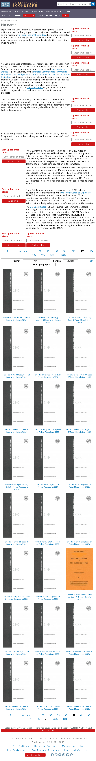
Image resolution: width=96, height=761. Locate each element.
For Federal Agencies (45, 750)
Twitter (56, 754)
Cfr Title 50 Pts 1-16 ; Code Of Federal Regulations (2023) (16, 431)
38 (51, 715)
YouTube (63, 754)
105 (34, 254)
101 (65, 251)
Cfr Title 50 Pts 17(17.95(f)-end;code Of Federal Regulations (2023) (48, 320)
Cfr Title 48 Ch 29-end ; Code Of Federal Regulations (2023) (79, 543)
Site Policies (21, 746)
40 (66, 715)
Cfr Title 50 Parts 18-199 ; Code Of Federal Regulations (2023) (16, 319)
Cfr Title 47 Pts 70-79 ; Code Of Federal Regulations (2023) (17, 653)
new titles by (17, 15)
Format (17, 260)
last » (63, 254)
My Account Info (72, 746)
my (45, 15)
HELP (57, 15)
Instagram (59, 754)
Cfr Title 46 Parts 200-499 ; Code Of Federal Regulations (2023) (48, 653)
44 (31, 718)
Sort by (57, 260)
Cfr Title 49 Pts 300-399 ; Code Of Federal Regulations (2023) (17, 376)
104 (91, 251)
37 (43, 715)
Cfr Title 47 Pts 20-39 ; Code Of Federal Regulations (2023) (48, 708)
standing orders (35, 87)
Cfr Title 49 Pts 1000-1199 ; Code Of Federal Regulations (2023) (79, 376)
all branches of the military (32, 34)
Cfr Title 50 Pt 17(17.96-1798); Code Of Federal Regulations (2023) (79, 320)
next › (53, 254)
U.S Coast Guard (38, 206)
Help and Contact (45, 746)
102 (74, 251)
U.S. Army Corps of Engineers (76, 192)
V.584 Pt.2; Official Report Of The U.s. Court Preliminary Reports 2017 (79, 597)
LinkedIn (71, 754)
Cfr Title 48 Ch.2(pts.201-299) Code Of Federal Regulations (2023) (16, 487)
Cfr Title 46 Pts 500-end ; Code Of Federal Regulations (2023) (79, 653)
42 (81, 715)
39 (58, 715)
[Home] (20, 6)
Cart (66, 15)
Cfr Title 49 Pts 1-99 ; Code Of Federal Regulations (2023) (48, 598)
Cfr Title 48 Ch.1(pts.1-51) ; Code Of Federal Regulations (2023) (48, 543)
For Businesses (17, 750)
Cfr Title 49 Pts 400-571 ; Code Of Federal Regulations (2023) (48, 376)
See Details (48, 730)
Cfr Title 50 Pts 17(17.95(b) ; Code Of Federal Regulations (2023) (79, 431)
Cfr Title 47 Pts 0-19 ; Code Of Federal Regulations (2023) (16, 708)
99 (48, 251)
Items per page (40, 264)
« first (8, 251)
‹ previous (22, 251)
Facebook (52, 754)
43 (89, 715)
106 (43, 254)
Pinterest (67, 754)
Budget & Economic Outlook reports (36, 74)
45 (39, 718)
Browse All (10, 12)
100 (56, 251)
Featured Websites (76, 750)
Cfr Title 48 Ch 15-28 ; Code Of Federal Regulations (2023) (16, 543)
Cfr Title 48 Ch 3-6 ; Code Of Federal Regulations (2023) (48, 486)
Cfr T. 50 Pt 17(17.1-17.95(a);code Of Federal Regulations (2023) (48, 431)
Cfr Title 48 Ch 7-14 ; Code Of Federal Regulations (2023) (79, 486)
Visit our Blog (35, 755)
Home (3, 20)
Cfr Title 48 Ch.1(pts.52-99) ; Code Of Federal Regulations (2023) (17, 598)
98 (40, 251)
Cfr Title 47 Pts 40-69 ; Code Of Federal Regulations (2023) (79, 708)
